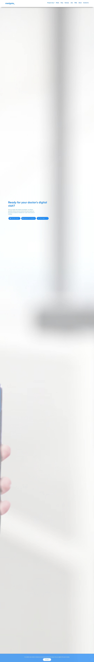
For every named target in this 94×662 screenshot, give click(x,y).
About (80, 2)
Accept (47, 659)
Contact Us (86, 2)
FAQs (75, 2)
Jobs (71, 2)
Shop (62, 2)
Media (57, 2)
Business (67, 2)
